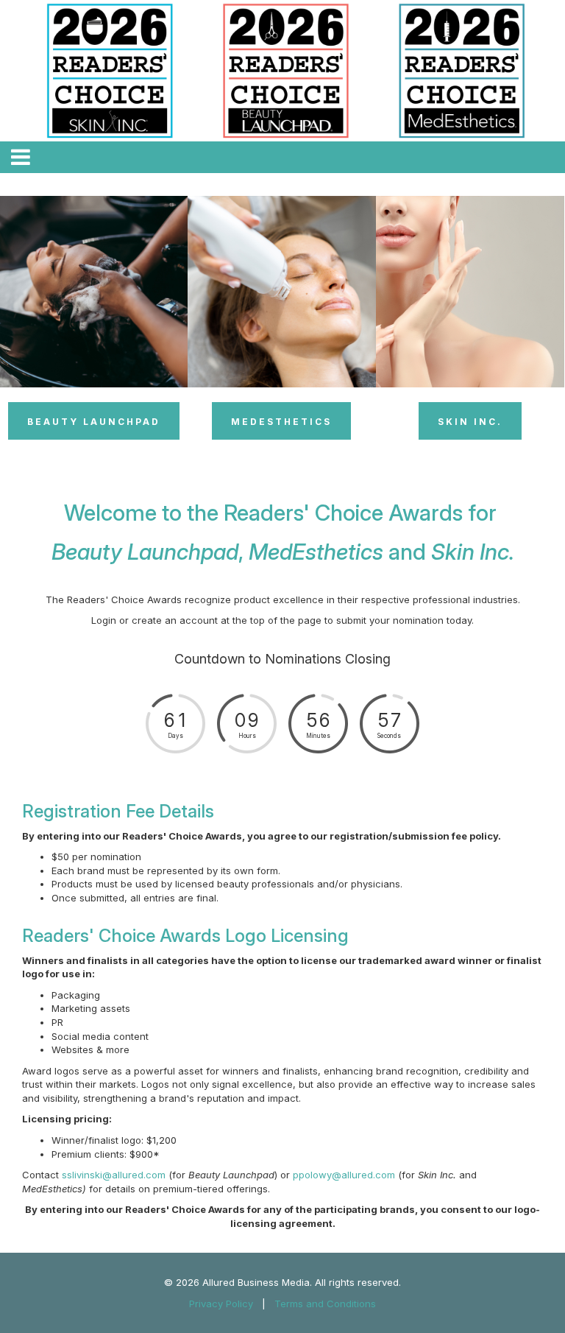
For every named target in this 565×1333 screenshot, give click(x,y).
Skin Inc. (470, 421)
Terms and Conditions (325, 1303)
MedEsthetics (281, 421)
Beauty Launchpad (93, 421)
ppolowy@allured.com (344, 1175)
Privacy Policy (221, 1303)
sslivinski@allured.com (114, 1175)
